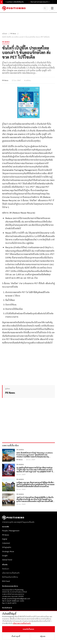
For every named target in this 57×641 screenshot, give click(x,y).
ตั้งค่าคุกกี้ (16, 636)
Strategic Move (8, 551)
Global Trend (7, 559)
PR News (13, 34)
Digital (4, 539)
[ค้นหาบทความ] (46, 8)
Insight (5, 555)
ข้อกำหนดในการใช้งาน (10, 577)
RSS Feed (6, 581)
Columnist (6, 543)
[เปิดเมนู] (52, 8)
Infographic (6, 547)
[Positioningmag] (14, 8)
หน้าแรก (4, 34)
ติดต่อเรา (5, 568)
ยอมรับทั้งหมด (28, 629)
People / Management (10, 530)
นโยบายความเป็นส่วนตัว (11, 572)
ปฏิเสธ (42, 636)
